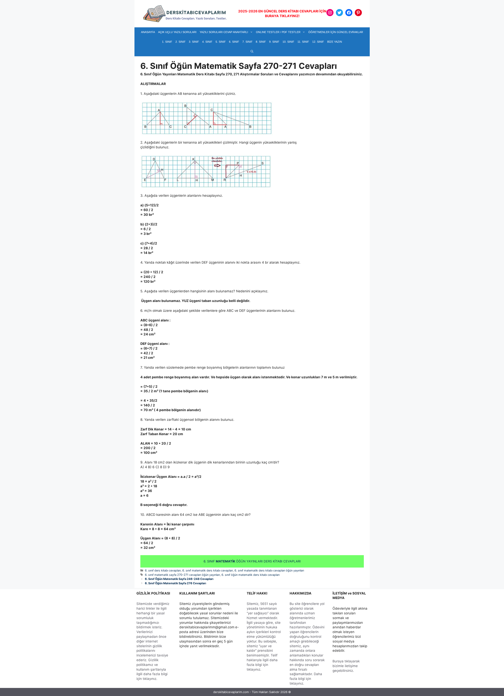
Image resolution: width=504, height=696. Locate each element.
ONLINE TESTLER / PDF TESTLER (278, 32)
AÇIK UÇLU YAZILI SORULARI (177, 32)
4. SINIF (207, 41)
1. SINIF (167, 41)
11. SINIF (303, 41)
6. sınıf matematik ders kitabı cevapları (207, 570)
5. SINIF (221, 41)
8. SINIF (261, 41)
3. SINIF (194, 41)
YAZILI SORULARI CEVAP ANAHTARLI (224, 32)
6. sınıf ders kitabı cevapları (163, 570)
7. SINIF (247, 41)
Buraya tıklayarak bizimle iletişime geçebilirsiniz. (346, 666)
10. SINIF (288, 41)
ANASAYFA (148, 32)
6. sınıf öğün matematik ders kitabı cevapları (250, 574)
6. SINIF (234, 41)
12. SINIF (318, 41)
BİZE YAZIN (334, 41)
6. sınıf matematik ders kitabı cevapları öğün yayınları (269, 570)
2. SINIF (180, 41)
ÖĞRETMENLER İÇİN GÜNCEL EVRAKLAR (335, 32)
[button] (252, 51)
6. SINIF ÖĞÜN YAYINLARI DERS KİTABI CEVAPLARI (252, 561)
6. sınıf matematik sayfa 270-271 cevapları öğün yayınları (182, 574)
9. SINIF (274, 41)
